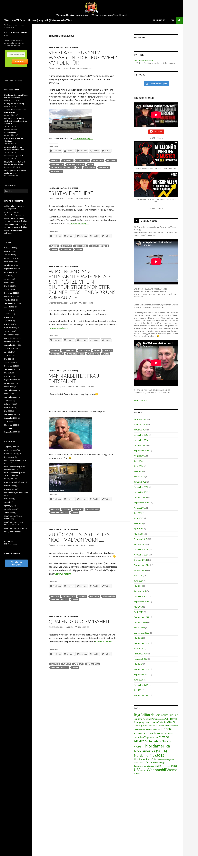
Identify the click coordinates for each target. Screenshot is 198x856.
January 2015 (140, 544)
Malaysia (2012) (10, 489)
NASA (159, 741)
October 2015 (140, 497)
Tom (73, 68)
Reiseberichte (159, 20)
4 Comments (83, 627)
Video (143, 770)
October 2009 (140, 622)
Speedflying (8, 506)
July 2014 (138, 575)
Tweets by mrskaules (143, 60)
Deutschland (173, 726)
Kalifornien (98, 161)
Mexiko (139, 741)
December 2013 (141, 596)
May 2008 (138, 638)
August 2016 (140, 455)
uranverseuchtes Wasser (62, 168)
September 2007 (141, 643)
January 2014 (140, 591)
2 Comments (84, 199)
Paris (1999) (9, 499)
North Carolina (139, 763)
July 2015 (138, 513)
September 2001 (141, 669)
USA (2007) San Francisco (14, 528)
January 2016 (140, 482)
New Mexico (139, 747)
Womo (79, 249)
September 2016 (141, 450)
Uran (90, 164)
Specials (7, 502)
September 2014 (141, 565)
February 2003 (140, 659)
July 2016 (138, 461)
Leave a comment (87, 386)
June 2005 (138, 648)
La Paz (137, 737)
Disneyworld (147, 729)
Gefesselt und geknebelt (13, 156)
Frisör (97, 350)
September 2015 (141, 502)
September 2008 (141, 633)
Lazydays (111, 161)
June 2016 (138, 466)
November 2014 (141, 554)
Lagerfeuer (168, 733)
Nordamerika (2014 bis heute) (63, 47)
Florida (54, 246)
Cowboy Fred (83, 161)
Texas (174, 765)
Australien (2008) (11, 450)
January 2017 (140, 429)
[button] (160, 138)
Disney (137, 729)
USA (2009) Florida (11, 532)
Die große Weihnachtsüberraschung (151, 390)
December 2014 (141, 549)
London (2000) (10, 486)
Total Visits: (8, 80)
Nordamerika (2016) (145, 759)
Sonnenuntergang (141, 766)
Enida (72, 199)
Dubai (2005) (9, 479)
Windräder (104, 168)
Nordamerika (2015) (150, 755)
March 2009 (139, 627)
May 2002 (138, 664)
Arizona (55, 161)
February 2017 (140, 424)
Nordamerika (57, 164)
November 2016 (141, 440)
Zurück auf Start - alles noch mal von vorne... (79, 537)
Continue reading (83, 138)
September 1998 (141, 695)
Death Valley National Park (158, 726)
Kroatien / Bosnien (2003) (14, 482)
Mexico (164, 737)
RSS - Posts (8, 541)
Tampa (54, 249)
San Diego (160, 762)
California (67, 161)
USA (79, 168)
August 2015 (140, 508)
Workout (137, 774)
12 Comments (164, 393)
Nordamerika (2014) (75, 164)
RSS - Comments (10, 544)
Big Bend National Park (145, 719)
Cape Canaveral (151, 722)
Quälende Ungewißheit (79, 621)
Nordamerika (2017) (166, 759)
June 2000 (138, 679)
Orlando (150, 762)
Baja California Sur (166, 715)
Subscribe (158, 131)
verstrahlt (90, 168)
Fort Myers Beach (141, 733)
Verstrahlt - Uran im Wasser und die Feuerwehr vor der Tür (83, 57)
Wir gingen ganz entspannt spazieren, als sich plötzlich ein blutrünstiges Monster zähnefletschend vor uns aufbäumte (82, 284)
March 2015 (139, 534)
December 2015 (141, 487)
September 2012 (141, 617)
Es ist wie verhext (71, 193)
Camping (55, 350)
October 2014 (140, 560)
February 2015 (140, 539)
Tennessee (165, 766)
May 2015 (138, 523)
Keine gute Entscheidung (14, 104)
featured (157, 730)
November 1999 (141, 685)
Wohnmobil (56, 171)
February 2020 (140, 419)
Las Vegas (145, 737)
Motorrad (151, 741)
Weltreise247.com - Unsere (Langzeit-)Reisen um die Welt (38, 20)
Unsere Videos (149, 221)
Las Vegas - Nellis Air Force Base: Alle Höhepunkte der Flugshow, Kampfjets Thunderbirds (151, 291)
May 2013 (138, 607)
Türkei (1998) (9, 512)
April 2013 (138, 612)
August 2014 (140, 570)
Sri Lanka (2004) (10, 509)
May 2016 (138, 471)
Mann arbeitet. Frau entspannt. (74, 378)
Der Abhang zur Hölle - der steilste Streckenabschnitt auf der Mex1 (15, 121)
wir (172, 20)
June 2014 (138, 580)
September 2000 (141, 674)
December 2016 (141, 435)
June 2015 (138, 518)
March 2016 (139, 476)
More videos (141, 401)
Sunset (151, 766)
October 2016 (140, 445)
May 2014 (138, 586)
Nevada (166, 741)
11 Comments (86, 68)
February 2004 (140, 653)
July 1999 (138, 690)
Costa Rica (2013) (166, 722)
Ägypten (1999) (10, 447)
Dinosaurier (84, 350)
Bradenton (160, 719)
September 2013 (141, 601)
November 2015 (141, 492)
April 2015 (138, 528)
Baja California (144, 715)
